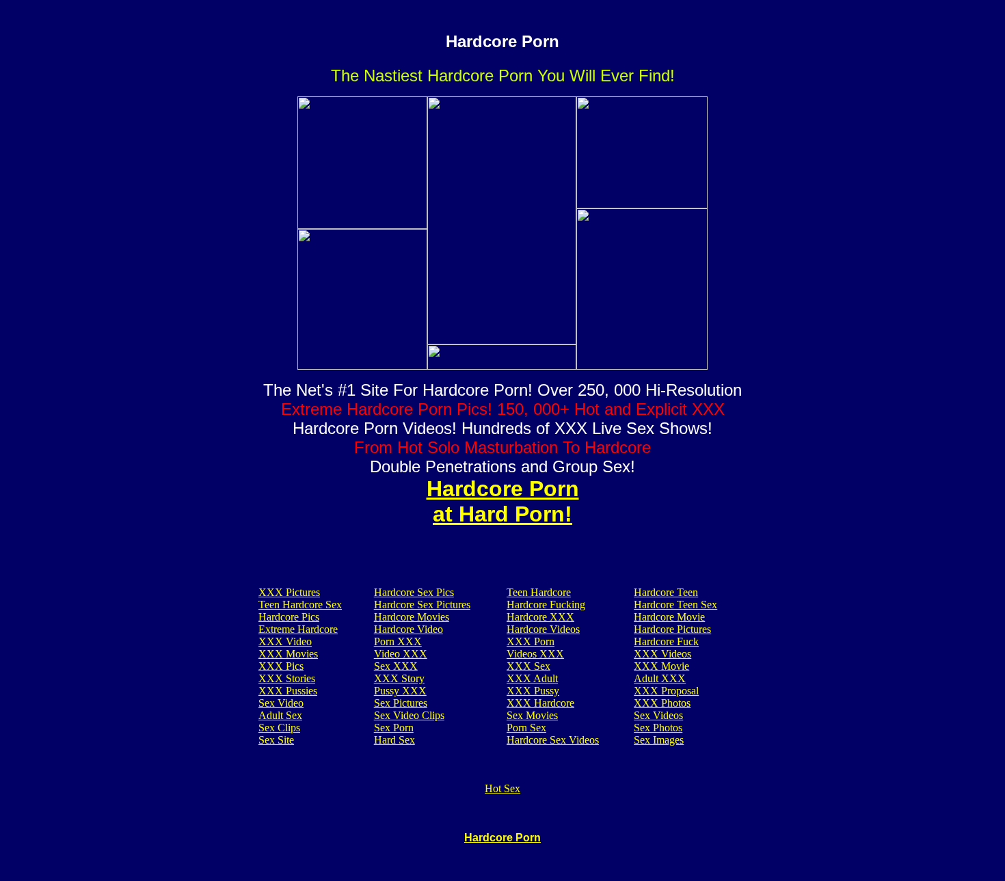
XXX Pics (281, 666)
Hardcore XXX (540, 617)
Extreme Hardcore (298, 629)
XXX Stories (286, 678)
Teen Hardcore (539, 592)
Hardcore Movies (411, 617)
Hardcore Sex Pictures (422, 604)
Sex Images (659, 740)
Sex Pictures (400, 703)
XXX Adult (532, 678)
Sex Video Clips (409, 715)
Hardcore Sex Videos (553, 740)
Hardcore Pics (288, 617)
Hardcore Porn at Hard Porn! (503, 501)
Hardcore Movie (669, 617)
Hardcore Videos (543, 629)
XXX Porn (530, 641)
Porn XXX (398, 641)
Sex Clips (279, 727)
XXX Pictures (289, 592)
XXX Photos (662, 703)
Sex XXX (396, 666)
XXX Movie (661, 666)
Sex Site (276, 740)
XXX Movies (288, 654)
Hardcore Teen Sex (675, 604)
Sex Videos (658, 715)
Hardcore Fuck (666, 641)
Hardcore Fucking (546, 604)
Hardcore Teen (666, 592)
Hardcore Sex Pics (414, 592)
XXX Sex (528, 666)
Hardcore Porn (502, 837)
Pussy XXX (400, 690)
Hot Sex (502, 788)
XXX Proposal (666, 690)
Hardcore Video (408, 629)
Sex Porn (394, 727)
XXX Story (399, 678)
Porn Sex (526, 727)
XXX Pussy (533, 690)
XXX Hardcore (540, 703)
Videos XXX (535, 654)
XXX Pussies (287, 690)
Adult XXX (660, 678)
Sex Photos (658, 727)
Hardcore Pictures (672, 629)
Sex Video (281, 703)
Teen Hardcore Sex (300, 604)
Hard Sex (394, 740)
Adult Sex (280, 715)
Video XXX (400, 654)
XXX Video (285, 641)
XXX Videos (662, 654)
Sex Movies (532, 715)
